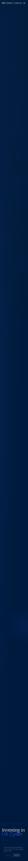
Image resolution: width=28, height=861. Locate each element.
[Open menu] (24, 3)
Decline (8, 855)
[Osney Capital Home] (12, 3)
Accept (17, 855)
